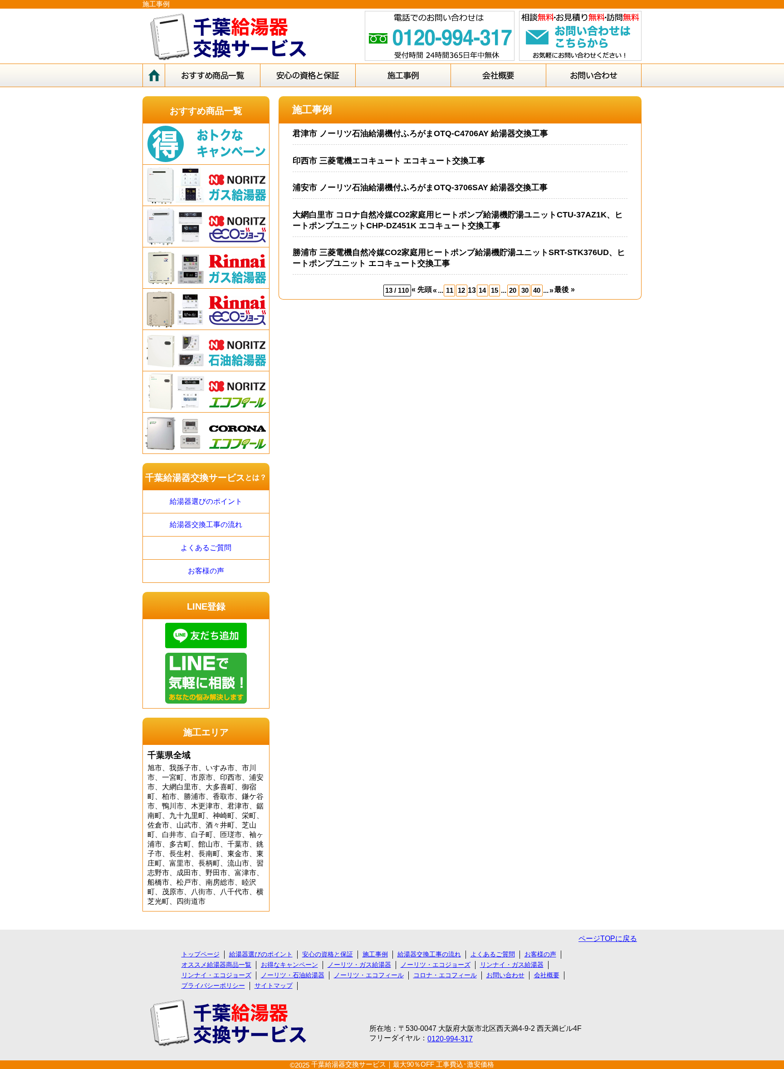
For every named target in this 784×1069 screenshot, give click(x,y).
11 (449, 291)
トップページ (200, 954)
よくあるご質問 (206, 548)
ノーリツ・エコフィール (369, 975)
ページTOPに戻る (607, 938)
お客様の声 (206, 571)
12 (461, 291)
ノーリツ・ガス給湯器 (359, 964)
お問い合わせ (505, 975)
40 (536, 291)
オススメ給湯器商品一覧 (216, 964)
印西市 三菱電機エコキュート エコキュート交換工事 (389, 160)
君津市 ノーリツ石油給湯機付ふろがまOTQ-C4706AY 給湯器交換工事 (420, 133)
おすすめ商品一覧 (206, 111)
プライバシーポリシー (213, 985)
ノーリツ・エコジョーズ (435, 964)
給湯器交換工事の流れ (206, 524)
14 (482, 291)
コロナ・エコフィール (445, 975)
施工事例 (375, 954)
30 (525, 291)
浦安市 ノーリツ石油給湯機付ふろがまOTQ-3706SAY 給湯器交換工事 (420, 187)
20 (512, 291)
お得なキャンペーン (289, 964)
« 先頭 (422, 289)
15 (494, 291)
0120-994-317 (450, 1039)
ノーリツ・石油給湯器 (292, 975)
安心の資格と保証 (327, 954)
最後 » (564, 289)
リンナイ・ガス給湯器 (512, 964)
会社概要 (546, 975)
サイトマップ (274, 985)
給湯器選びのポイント (206, 501)
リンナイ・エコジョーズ (216, 975)
